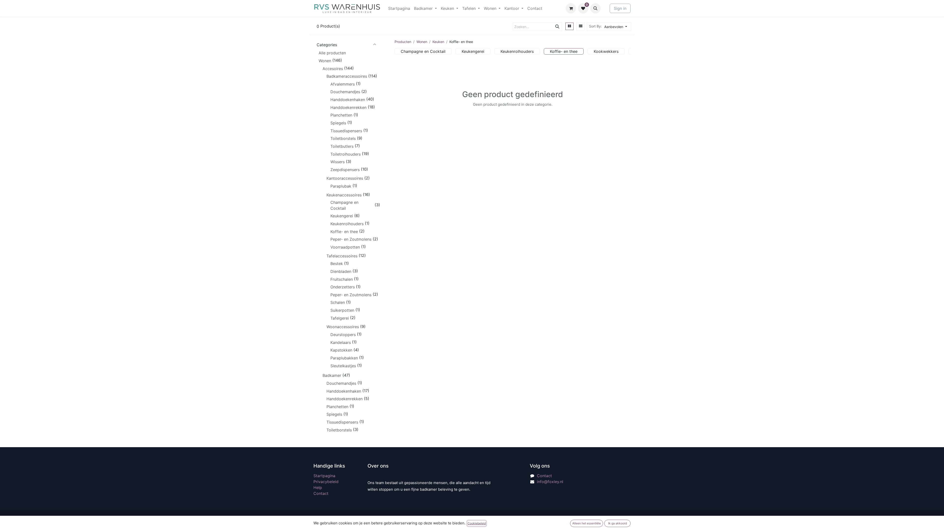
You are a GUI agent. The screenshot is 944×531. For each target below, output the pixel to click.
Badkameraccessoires (346, 76)
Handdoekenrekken (348, 107)
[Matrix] (569, 26)
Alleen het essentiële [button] (586, 523)
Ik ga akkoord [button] (617, 523)
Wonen (325, 60)
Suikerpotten (342, 310)
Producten (403, 42)
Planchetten (341, 115)
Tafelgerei (339, 318)
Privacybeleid (326, 481)
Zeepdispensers (345, 169)
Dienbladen (340, 271)
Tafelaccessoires (341, 255)
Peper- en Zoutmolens (350, 239)
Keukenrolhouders (347, 223)
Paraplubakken (344, 357)
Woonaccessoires (342, 326)
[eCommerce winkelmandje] (571, 8)
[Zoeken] (557, 27)
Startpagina (324, 475)
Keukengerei (341, 215)
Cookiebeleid (477, 523)
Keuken (438, 42)
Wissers (337, 161)
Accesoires (333, 68)
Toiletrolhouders (345, 154)
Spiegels (338, 122)
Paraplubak (340, 186)
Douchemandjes (345, 91)
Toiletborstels (343, 138)
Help (317, 487)
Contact (320, 493)
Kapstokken (341, 350)
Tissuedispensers (346, 130)
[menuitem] (399, 8)
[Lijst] (580, 26)
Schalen (337, 302)
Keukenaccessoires (344, 194)
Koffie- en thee (344, 231)
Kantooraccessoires (344, 178)
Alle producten (332, 52)
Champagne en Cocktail (344, 205)
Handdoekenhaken (347, 99)
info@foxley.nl (550, 481)
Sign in (620, 8)
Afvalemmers (342, 84)
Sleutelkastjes (343, 365)
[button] (595, 8)
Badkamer (332, 375)
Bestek (336, 263)
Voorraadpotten (345, 247)
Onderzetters (342, 286)
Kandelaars (340, 342)
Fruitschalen (341, 279)
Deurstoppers (343, 334)
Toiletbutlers (342, 146)
